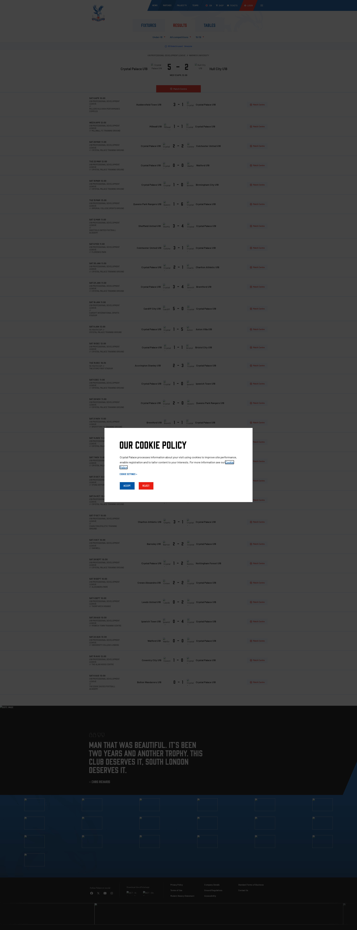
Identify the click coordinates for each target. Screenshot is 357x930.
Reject (146, 486)
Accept (127, 486)
